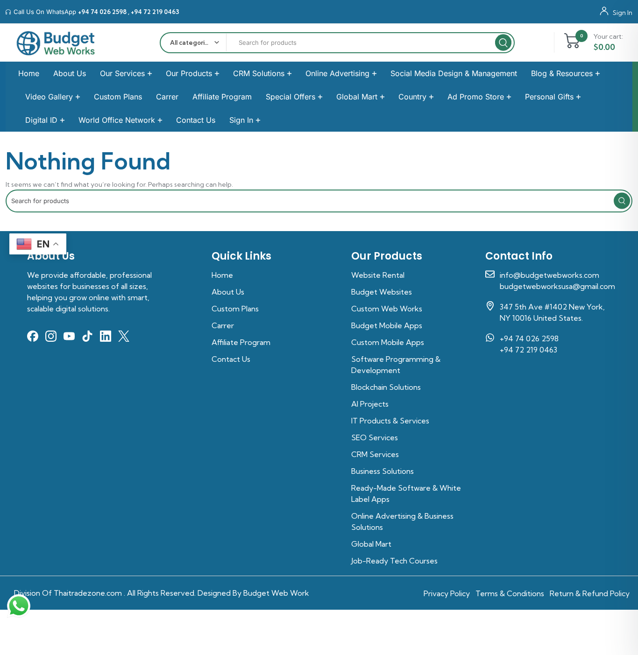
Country (412, 96)
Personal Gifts (549, 96)
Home (28, 73)
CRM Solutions (258, 73)
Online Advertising (337, 73)
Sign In (622, 12)
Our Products (189, 73)
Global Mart (356, 96)
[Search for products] (319, 201)
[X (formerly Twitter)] (123, 336)
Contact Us (195, 120)
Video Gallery (49, 96)
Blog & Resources (562, 73)
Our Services (122, 73)
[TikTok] (87, 336)
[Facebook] (32, 336)
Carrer (167, 96)
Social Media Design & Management (453, 73)
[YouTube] (69, 336)
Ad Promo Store (475, 96)
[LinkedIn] (105, 336)
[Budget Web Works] (56, 42)
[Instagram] (51, 336)
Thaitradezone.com (88, 593)
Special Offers (290, 96)
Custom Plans (118, 96)
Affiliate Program (222, 96)
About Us (69, 73)
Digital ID (41, 120)
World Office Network (116, 120)
